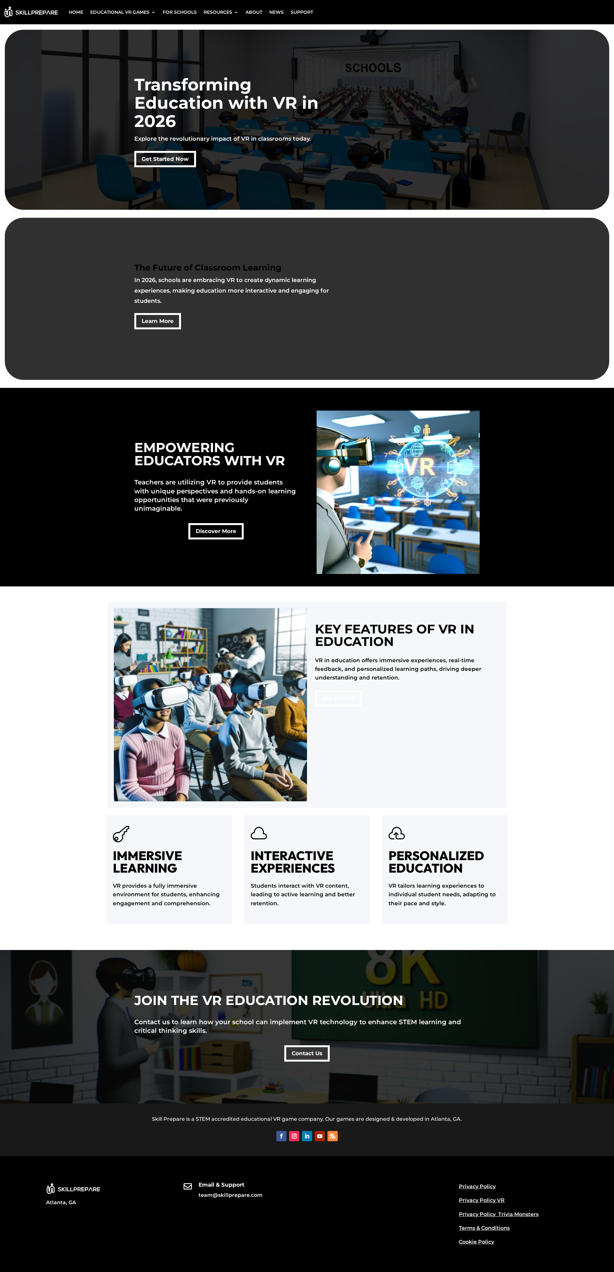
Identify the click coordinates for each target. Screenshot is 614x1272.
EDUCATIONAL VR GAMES (119, 12)
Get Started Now (165, 159)
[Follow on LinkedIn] (307, 1136)
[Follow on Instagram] (294, 1136)
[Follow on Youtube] (320, 1136)
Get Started (338, 698)
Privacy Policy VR (482, 1200)
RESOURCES (218, 12)
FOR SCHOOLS (180, 12)
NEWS (276, 12)
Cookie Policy (476, 1242)
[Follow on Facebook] (281, 1136)
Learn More (158, 321)
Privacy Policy (477, 1186)
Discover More (216, 531)
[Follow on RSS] (332, 1136)
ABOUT (254, 12)
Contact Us (307, 1053)
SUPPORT (302, 12)
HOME (76, 12)
